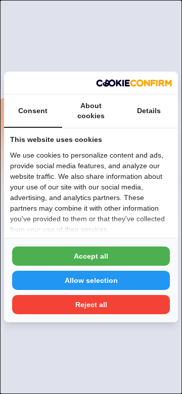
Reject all (91, 305)
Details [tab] (149, 111)
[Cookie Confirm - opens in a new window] (134, 83)
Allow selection (91, 280)
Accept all (91, 256)
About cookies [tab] (91, 111)
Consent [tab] (33, 111)
